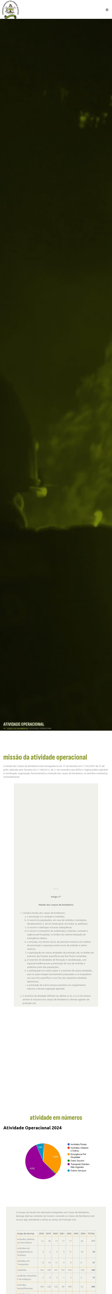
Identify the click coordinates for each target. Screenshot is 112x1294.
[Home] (4, 728)
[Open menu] (107, 9)
